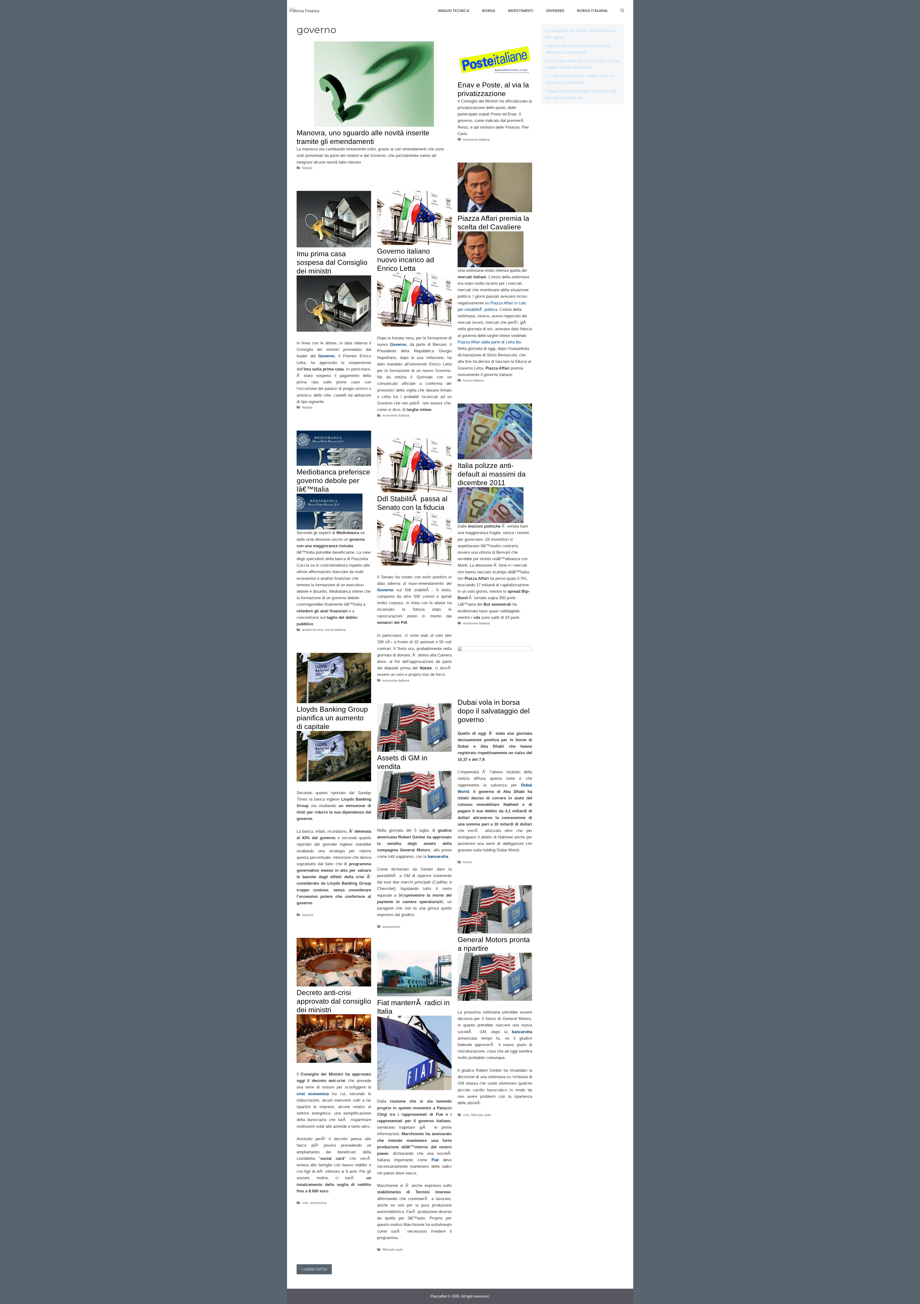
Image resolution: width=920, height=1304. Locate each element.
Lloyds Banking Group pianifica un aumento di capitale (332, 717)
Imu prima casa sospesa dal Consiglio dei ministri (332, 262)
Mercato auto (481, 1115)
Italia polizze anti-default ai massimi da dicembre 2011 (492, 474)
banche (307, 915)
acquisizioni (391, 926)
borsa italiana (592, 10)
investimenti (520, 10)
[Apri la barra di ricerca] (622, 11)
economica (318, 1203)
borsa (488, 10)
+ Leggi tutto (314, 1269)
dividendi (555, 10)
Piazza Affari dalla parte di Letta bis (489, 342)
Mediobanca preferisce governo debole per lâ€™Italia (333, 480)
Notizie (307, 168)
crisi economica (313, 1094)
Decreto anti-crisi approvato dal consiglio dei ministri (334, 1001)
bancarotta (438, 856)
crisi (466, 1115)
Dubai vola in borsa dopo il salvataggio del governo (494, 710)
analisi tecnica (453, 10)
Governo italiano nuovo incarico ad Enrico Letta (405, 259)
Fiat (435, 1160)
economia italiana (476, 139)
